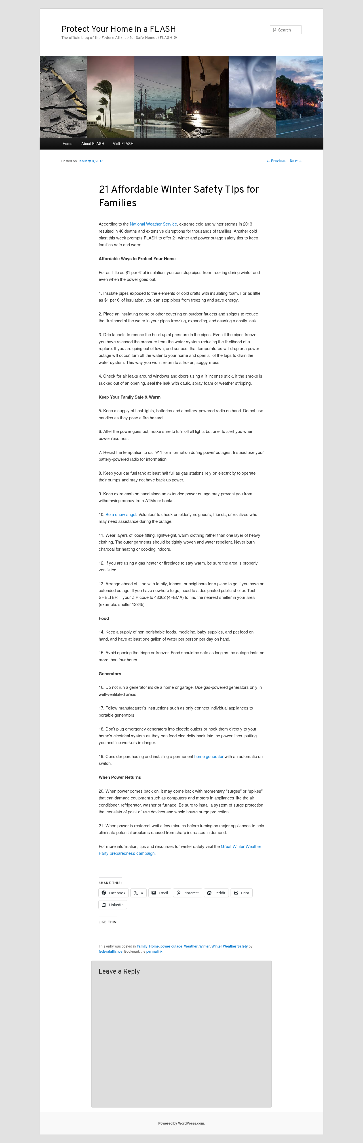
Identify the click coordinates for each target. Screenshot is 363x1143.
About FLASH (92, 143)
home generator (208, 756)
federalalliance (111, 951)
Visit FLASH (123, 143)
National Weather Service (153, 224)
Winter (204, 946)
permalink (154, 951)
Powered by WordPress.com (181, 1123)
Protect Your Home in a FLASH (118, 29)
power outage (171, 946)
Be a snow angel (120, 514)
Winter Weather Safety (230, 946)
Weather (191, 946)
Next (296, 160)
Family (142, 946)
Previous (276, 160)
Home (67, 143)
